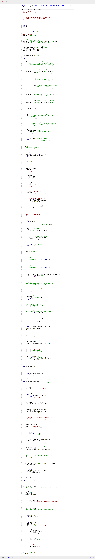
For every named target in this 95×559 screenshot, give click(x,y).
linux (22, 5)
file (43, 9)
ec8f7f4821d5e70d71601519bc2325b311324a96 (54, 5)
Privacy (9, 557)
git (31, 5)
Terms (13, 557)
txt (90, 557)
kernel (28, 5)
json (93, 557)
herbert (35, 5)
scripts (69, 5)
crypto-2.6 (40, 5)
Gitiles (7, 557)
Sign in (93, 1)
